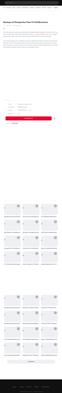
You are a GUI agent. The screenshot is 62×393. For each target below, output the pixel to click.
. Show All (30, 110)
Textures (19, 7)
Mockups (32, 7)
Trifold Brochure (17, 25)
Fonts (14, 7)
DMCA (37, 387)
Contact (29, 387)
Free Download (28, 118)
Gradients (38, 7)
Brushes (44, 7)
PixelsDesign (15, 123)
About (14, 387)
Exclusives (8, 7)
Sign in (56, 7)
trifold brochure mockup (37, 32)
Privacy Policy (45, 387)
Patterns (49, 7)
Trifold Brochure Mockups (22, 110)
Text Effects (25, 7)
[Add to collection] (54, 118)
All (4, 7)
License (21, 387)
